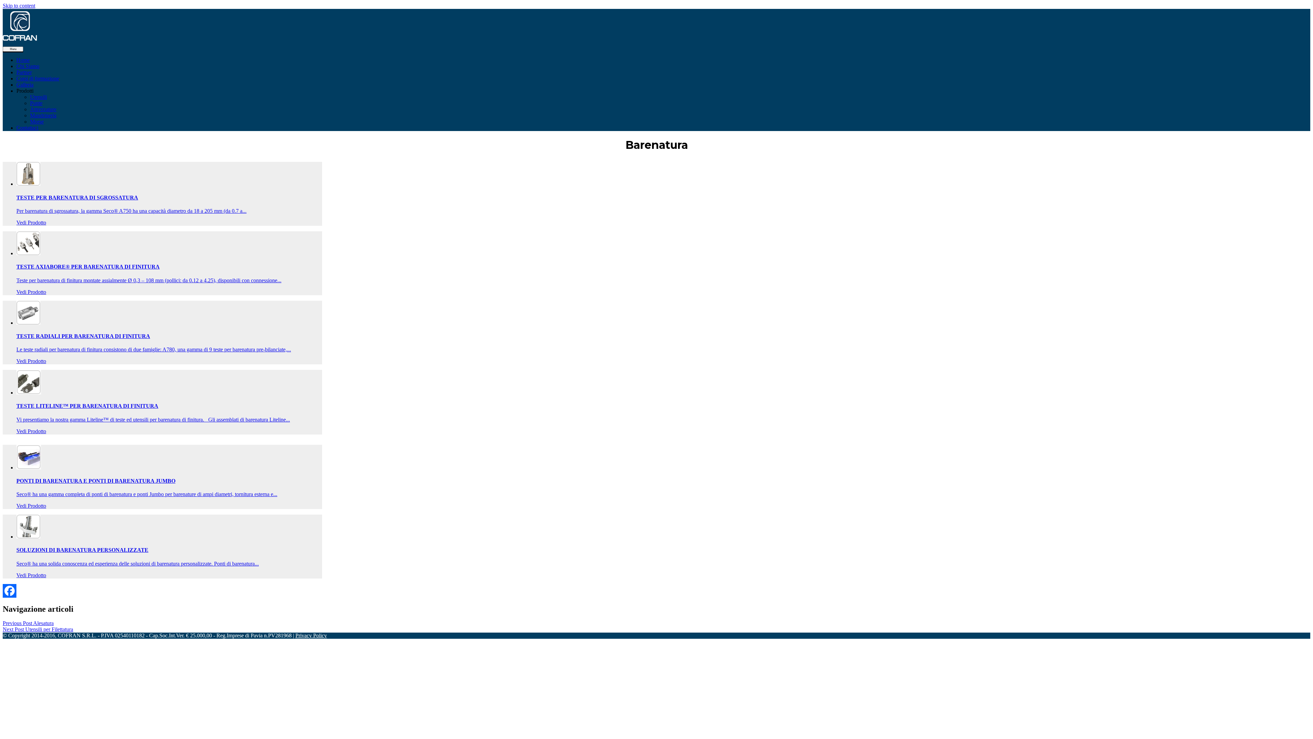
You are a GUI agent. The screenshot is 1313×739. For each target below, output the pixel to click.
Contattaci (27, 128)
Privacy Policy (311, 635)
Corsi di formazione (37, 78)
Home (23, 60)
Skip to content (19, 6)
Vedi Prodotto (31, 222)
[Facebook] (9, 591)
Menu (13, 49)
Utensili (38, 97)
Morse (37, 122)
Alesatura (28, 623)
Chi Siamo (27, 66)
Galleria (25, 85)
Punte (36, 103)
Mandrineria (43, 115)
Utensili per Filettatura (38, 629)
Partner (24, 72)
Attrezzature (43, 109)
